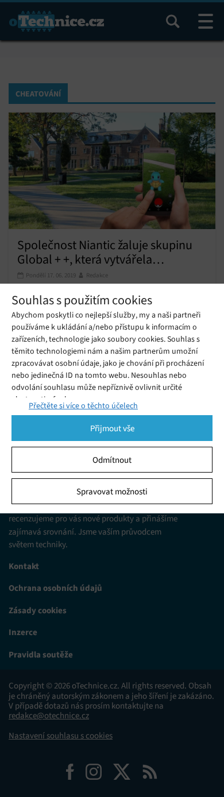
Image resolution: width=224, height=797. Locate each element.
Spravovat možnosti (112, 491)
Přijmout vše (112, 428)
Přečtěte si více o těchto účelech (83, 406)
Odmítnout (112, 460)
